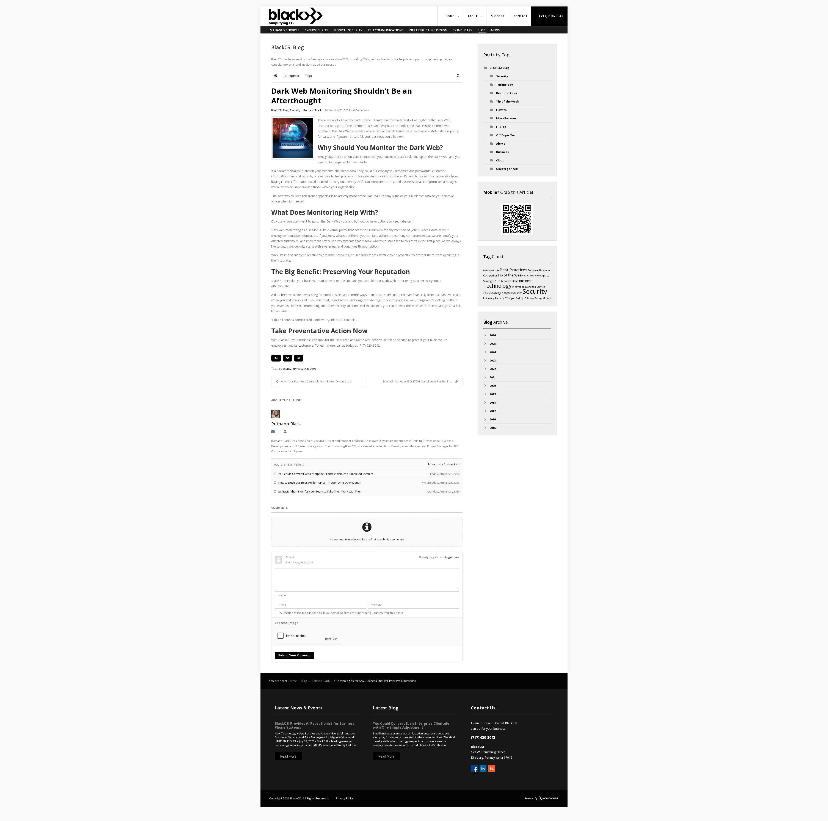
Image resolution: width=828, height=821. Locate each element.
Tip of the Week (507, 101)
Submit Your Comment (294, 655)
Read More (288, 756)
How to (501, 110)
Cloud (500, 160)
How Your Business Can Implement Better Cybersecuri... (317, 381)
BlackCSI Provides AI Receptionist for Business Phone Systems (314, 725)
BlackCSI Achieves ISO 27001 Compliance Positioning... (418, 381)
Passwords (506, 281)
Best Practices (513, 270)
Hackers (311, 369)
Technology (504, 85)
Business (502, 152)
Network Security (512, 292)
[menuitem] (450, 16)
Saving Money (543, 298)
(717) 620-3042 (550, 16)
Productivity (492, 292)
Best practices (506, 93)
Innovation (518, 286)
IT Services (529, 298)
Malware (487, 270)
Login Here (452, 557)
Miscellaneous (506, 118)
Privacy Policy (345, 798)
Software (533, 270)
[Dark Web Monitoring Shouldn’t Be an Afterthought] (292, 137)
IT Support (510, 298)
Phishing (499, 298)
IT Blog (501, 127)
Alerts (500, 143)
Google (495, 270)
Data (496, 280)
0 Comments (361, 110)
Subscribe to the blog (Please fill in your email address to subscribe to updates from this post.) (341, 612)
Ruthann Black (312, 110)
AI (525, 275)
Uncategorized (507, 169)
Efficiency (488, 298)
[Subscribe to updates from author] (273, 432)
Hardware (531, 275)
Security (295, 110)
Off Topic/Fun (506, 135)
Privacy (298, 369)
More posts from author (443, 464)
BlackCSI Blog (279, 110)
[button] (458, 76)
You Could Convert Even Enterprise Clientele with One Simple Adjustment (411, 725)
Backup (519, 298)
